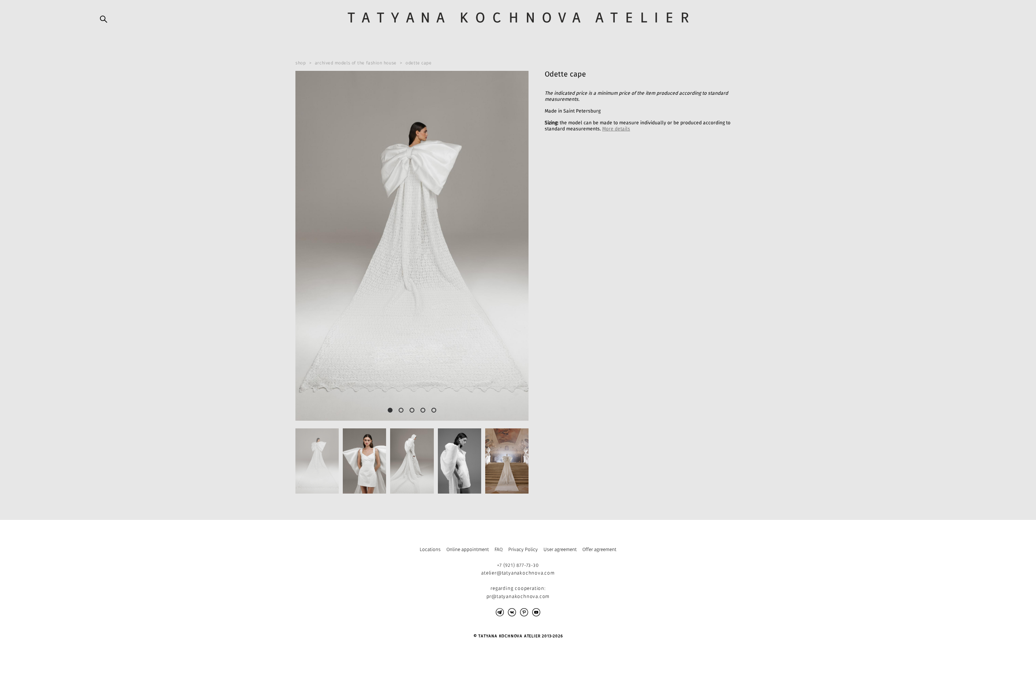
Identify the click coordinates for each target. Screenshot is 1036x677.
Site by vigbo (115, 658)
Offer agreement (599, 549)
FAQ (499, 549)
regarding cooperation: (518, 588)
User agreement (560, 549)
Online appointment (467, 549)
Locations (430, 549)
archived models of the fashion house (356, 63)
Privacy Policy (523, 549)
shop (300, 63)
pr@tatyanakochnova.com (518, 596)
